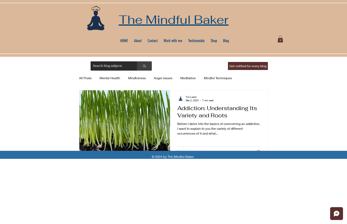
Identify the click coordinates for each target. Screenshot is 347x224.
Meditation (188, 78)
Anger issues (163, 78)
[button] (280, 39)
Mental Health (110, 78)
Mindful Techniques (218, 78)
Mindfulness (137, 78)
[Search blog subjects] (144, 66)
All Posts (85, 78)
